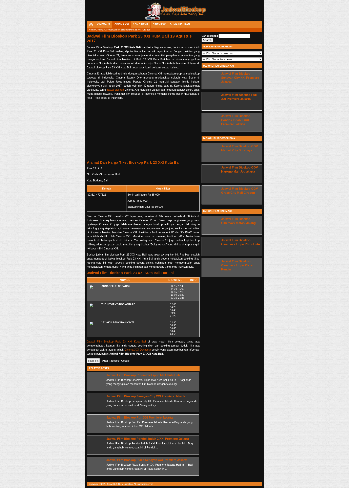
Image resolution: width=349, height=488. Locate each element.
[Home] (91, 25)
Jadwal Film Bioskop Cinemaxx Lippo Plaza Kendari (236, 265)
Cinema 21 (103, 24)
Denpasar (145, 349)
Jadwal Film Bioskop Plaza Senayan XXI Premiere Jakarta (146, 460)
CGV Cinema (140, 24)
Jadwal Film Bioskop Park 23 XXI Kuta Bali (116, 341)
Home (92, 29)
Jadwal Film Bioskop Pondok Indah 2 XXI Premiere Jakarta (147, 438)
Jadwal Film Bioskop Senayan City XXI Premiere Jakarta (145, 396)
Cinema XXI (122, 24)
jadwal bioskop (115, 89)
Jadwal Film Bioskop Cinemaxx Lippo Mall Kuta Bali (143, 375)
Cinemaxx (159, 24)
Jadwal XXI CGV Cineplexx (120, 484)
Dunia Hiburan (180, 24)
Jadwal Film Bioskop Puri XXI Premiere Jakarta (139, 417)
